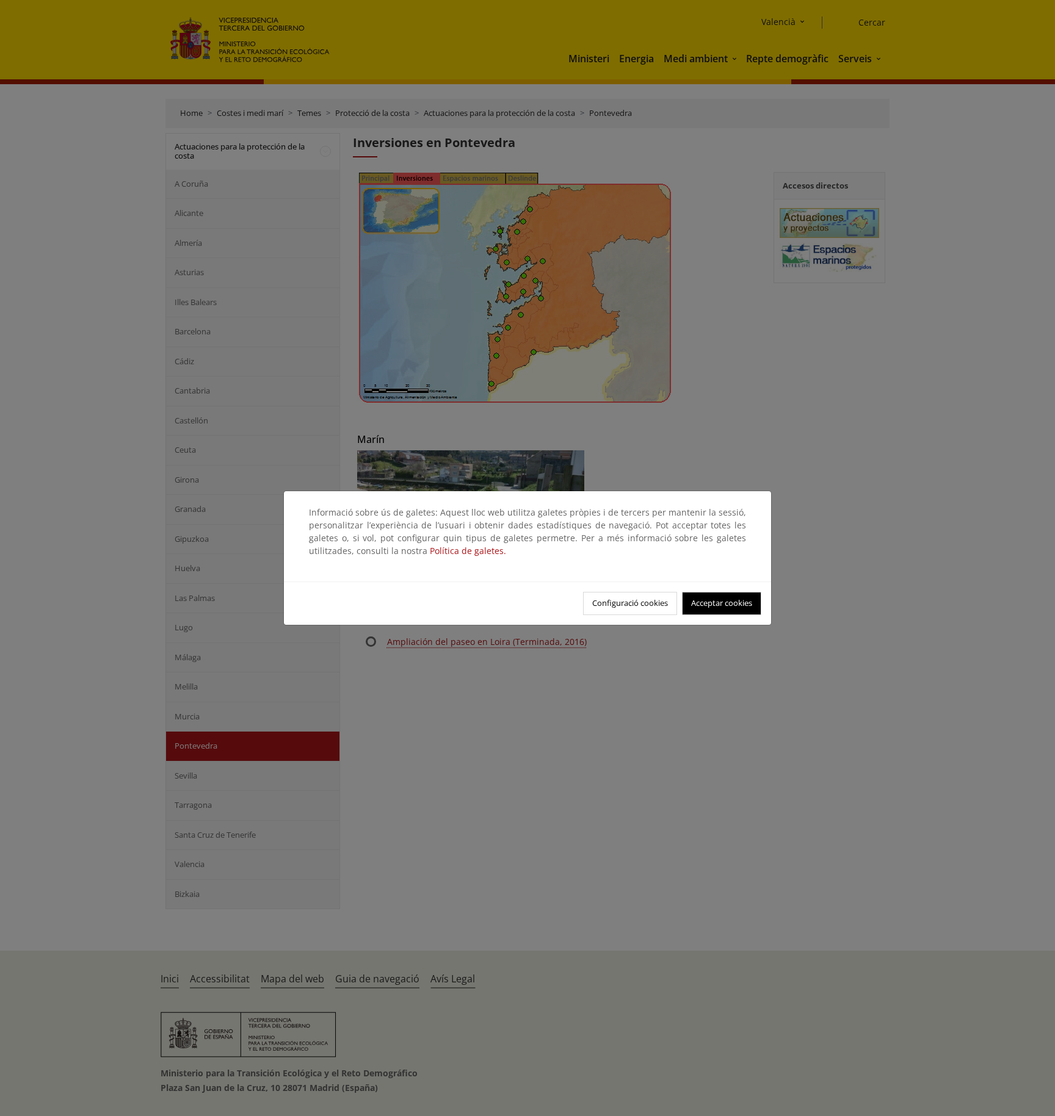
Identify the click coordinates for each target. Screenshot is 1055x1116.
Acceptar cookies (721, 602)
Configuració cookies (630, 602)
